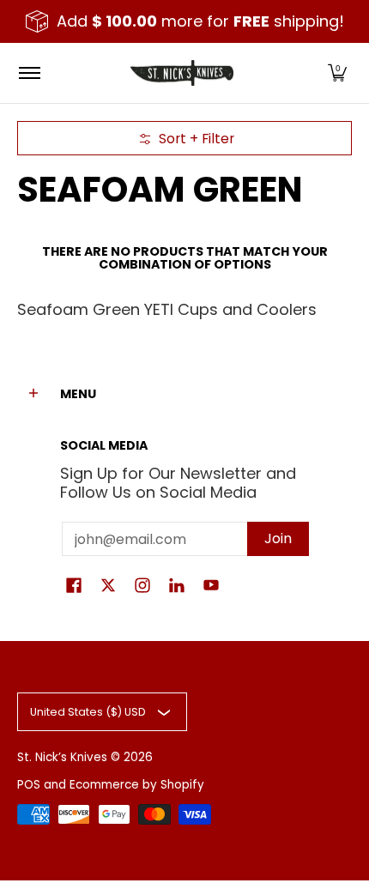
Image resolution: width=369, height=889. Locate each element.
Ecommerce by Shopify (137, 785)
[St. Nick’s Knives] (181, 72)
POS (28, 785)
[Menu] (28, 73)
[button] (337, 73)
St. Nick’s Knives (62, 757)
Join (278, 538)
